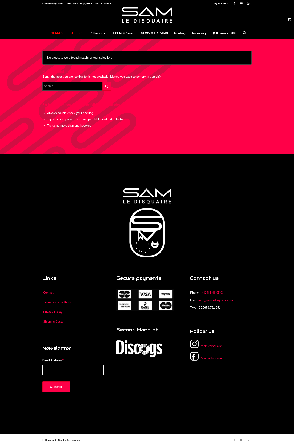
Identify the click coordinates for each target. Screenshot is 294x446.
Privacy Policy (52, 312)
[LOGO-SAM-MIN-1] (147, 17)
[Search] (243, 33)
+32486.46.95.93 (212, 292)
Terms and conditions (57, 302)
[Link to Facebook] (234, 3)
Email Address (53, 360)
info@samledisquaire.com (215, 300)
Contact (48, 292)
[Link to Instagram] (248, 3)
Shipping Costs (53, 321)
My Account (221, 3)
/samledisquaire (211, 346)
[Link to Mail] (241, 3)
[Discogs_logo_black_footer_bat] (139, 348)
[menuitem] (220, 3)
